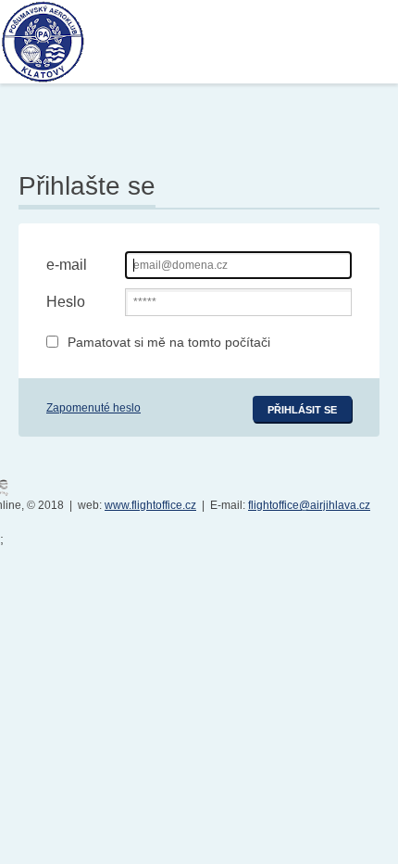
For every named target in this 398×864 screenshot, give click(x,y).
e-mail (66, 265)
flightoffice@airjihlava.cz (309, 505)
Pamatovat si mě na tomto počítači (169, 342)
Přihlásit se (302, 409)
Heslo (65, 302)
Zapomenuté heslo (93, 407)
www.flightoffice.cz (150, 505)
